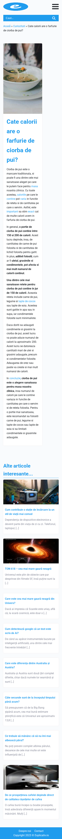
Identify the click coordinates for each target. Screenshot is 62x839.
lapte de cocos (27, 301)
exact (31, 211)
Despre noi (25, 831)
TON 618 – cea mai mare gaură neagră (28, 568)
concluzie (15, 378)
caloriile (21, 194)
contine (11, 198)
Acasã (7, 26)
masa (34, 186)
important (12, 211)
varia (23, 198)
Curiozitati (19, 26)
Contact (38, 831)
